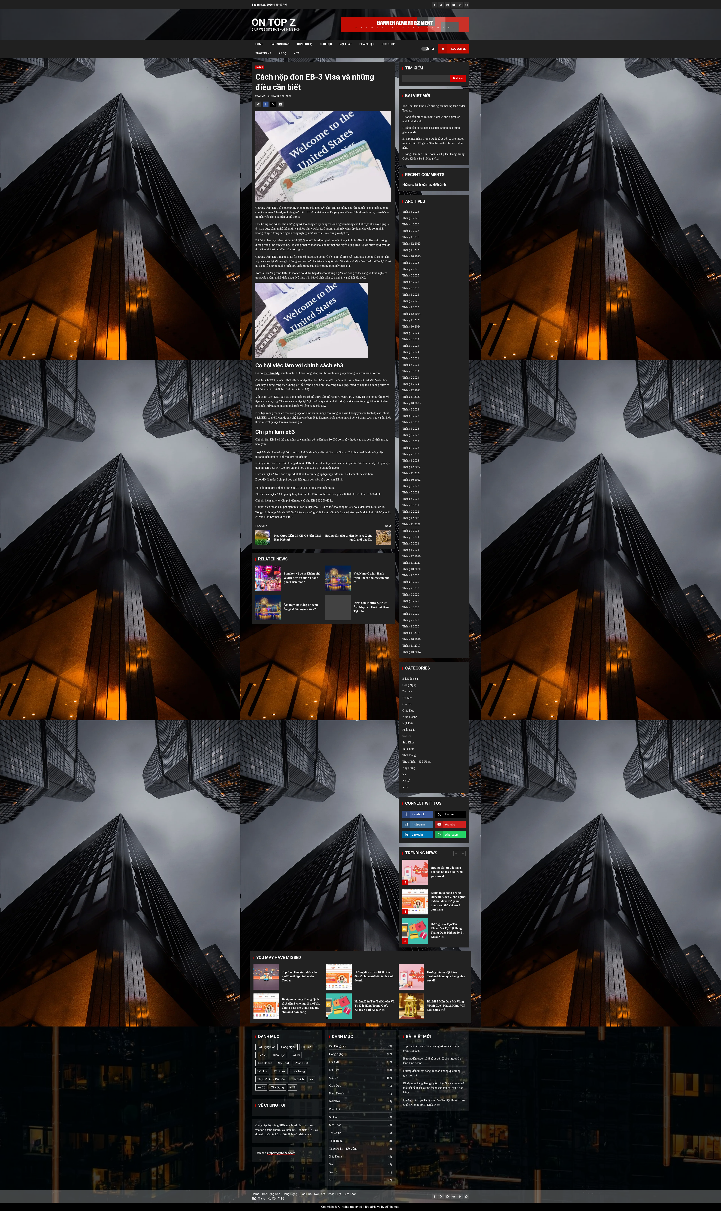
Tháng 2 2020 (410, 620)
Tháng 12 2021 (411, 518)
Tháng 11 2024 (411, 320)
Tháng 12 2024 (411, 313)
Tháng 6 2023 (410, 428)
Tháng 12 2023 (411, 390)
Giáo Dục (326, 44)
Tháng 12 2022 (411, 466)
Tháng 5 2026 (410, 218)
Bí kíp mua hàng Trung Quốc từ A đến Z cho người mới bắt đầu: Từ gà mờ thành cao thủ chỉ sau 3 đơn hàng (433, 143)
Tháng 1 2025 (410, 307)
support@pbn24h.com (281, 1153)
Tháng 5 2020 (410, 600)
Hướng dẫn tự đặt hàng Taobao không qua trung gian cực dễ (411, 977)
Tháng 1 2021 (410, 549)
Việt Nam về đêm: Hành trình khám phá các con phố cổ (338, 578)
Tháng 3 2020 (410, 613)
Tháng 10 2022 (411, 479)
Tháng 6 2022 (410, 486)
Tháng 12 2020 (411, 556)
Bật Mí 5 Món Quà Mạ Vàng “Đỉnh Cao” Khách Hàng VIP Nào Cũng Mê (411, 1006)
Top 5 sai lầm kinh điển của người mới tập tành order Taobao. (415, 901)
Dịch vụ (407, 691)
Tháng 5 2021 (410, 543)
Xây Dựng (408, 768)
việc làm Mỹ (272, 373)
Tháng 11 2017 (411, 645)
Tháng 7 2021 (410, 530)
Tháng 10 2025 (411, 256)
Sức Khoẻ (388, 44)
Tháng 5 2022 (410, 492)
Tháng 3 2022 (410, 505)
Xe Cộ (282, 53)
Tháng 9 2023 (410, 409)
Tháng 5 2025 (410, 281)
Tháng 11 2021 (411, 524)
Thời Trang (263, 53)
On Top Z (274, 22)
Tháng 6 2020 (410, 594)
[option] (434, 874)
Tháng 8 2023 (410, 415)
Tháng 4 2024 (410, 364)
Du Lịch (259, 67)
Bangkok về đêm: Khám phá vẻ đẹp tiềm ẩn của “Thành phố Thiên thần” (268, 578)
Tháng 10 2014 (411, 652)
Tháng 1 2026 (410, 237)
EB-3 (301, 240)
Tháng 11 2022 (411, 473)
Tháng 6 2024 (410, 352)
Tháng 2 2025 (410, 301)
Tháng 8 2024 (410, 339)
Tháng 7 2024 (410, 345)
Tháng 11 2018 (411, 632)
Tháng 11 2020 (411, 562)
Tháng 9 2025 (410, 262)
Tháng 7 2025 (410, 269)
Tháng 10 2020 (411, 569)
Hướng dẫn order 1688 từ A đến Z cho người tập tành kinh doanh (415, 931)
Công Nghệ (304, 44)
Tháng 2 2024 (410, 377)
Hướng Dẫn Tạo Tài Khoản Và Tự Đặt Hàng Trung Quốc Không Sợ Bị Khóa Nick (415, 872)
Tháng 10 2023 (411, 403)
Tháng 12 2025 (411, 243)
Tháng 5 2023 (410, 435)
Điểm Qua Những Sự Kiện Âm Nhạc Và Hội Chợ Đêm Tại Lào (338, 607)
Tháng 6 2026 (410, 211)
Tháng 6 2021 (410, 537)
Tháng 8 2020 (410, 581)
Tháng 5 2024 (410, 358)
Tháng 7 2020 (410, 588)
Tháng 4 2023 (410, 441)
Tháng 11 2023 (411, 396)
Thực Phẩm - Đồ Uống (271, 1079)
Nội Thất (345, 44)
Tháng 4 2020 (410, 607)
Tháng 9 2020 (410, 575)
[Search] (433, 49)
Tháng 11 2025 (411, 250)
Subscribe (458, 48)
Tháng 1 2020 (410, 626)
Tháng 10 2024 (411, 326)
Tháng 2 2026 (410, 230)
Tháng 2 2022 (410, 511)
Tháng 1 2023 (410, 460)
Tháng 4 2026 (410, 224)
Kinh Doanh (409, 716)
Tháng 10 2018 (411, 639)
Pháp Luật (366, 44)
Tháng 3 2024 (410, 371)
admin (262, 96)
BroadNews (372, 1207)
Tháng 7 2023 (410, 422)
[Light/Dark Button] (425, 49)
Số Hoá (406, 736)
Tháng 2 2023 (410, 454)
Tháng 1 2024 (410, 384)
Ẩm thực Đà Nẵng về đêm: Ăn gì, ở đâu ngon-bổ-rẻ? (268, 607)
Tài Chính (408, 748)
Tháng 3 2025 (410, 294)
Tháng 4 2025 (410, 288)
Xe (404, 774)
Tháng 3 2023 (410, 447)
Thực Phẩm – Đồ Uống (416, 761)
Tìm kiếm (414, 68)
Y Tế (296, 53)
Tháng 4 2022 (410, 498)
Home (259, 44)
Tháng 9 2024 (410, 332)
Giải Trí (407, 704)
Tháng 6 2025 (410, 275)
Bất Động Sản (280, 44)
